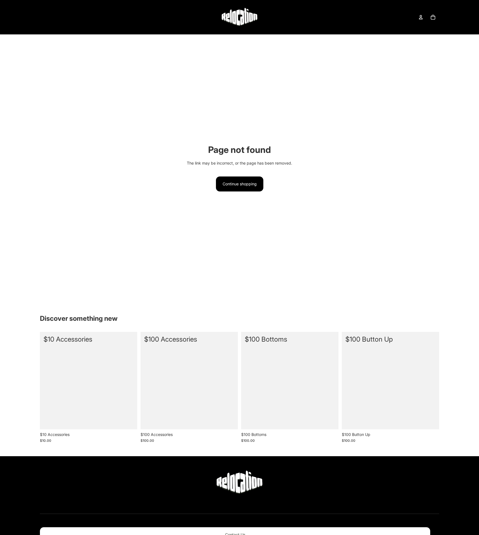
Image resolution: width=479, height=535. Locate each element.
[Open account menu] (421, 17)
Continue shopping (240, 183)
